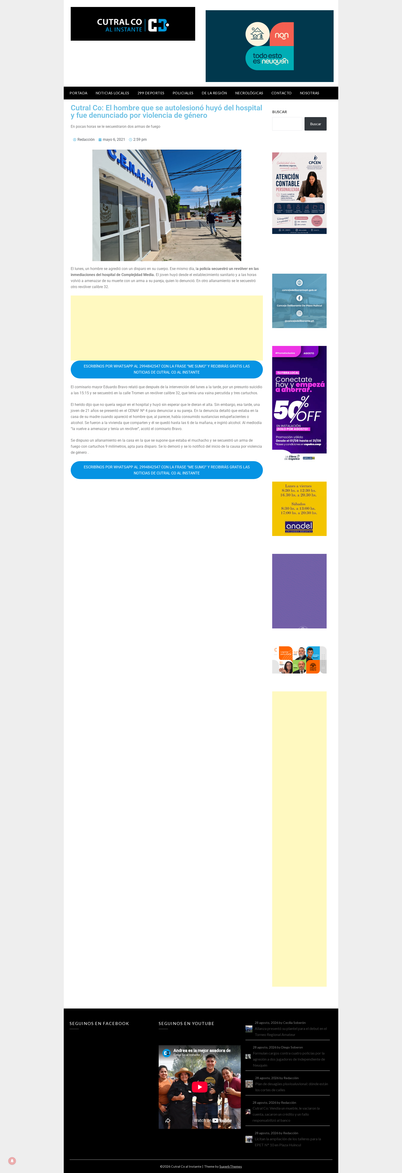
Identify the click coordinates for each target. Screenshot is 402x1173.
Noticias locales (112, 93)
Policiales (183, 93)
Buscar (279, 111)
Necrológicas (249, 93)
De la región (214, 93)
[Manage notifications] (12, 1161)
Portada (78, 93)
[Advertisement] (167, 328)
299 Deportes (150, 93)
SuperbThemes (230, 1166)
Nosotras (309, 93)
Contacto (281, 93)
